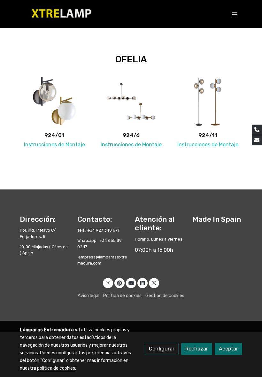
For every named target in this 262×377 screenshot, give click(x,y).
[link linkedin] (142, 282)
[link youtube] (131, 282)
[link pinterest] (119, 282)
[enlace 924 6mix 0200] (131, 101)
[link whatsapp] (154, 282)
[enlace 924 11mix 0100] (207, 101)
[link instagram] (108, 282)
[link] (60, 14)
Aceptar (228, 349)
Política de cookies (122, 295)
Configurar (161, 349)
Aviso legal (88, 295)
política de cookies (56, 368)
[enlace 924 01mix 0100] (54, 101)
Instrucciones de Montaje (54, 145)
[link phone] (257, 130)
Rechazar (196, 349)
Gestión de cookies (164, 295)
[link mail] (257, 140)
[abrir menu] (234, 14)
